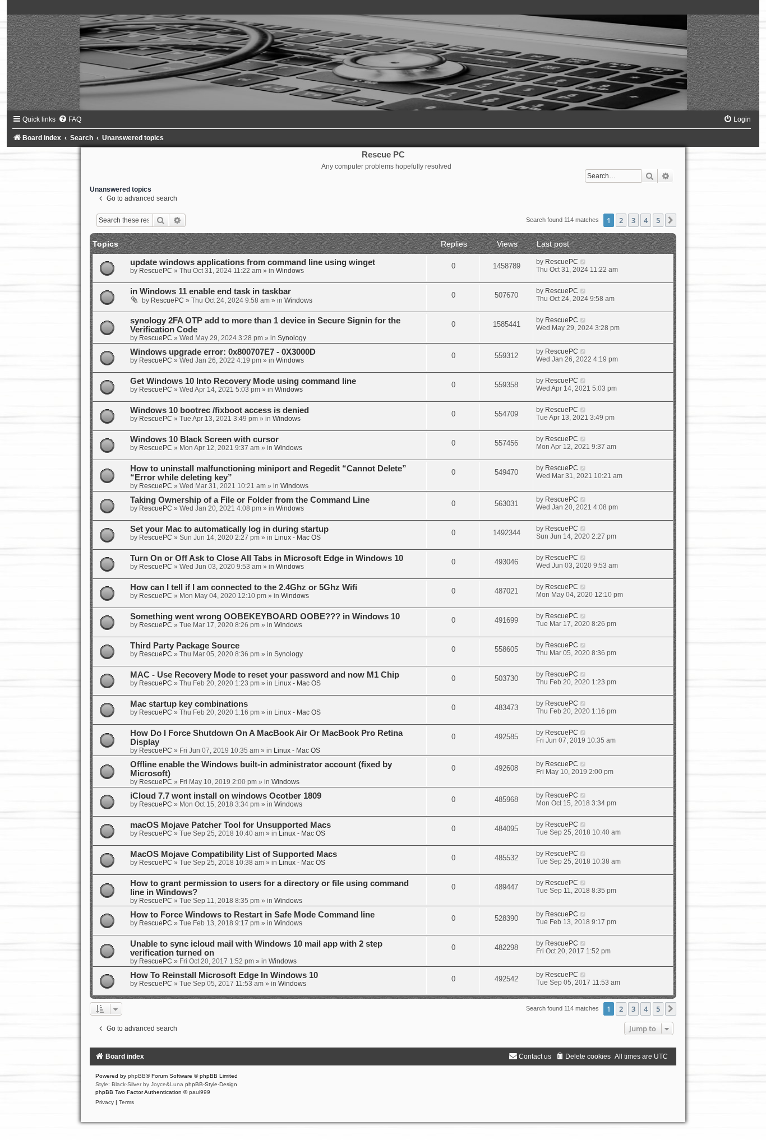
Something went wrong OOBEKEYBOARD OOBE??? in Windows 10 (265, 616)
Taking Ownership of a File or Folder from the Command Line (250, 499)
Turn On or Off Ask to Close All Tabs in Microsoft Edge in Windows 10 (266, 558)
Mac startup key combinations (189, 703)
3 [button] (633, 220)
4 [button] (646, 220)
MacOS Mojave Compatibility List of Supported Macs (233, 854)
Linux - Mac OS (297, 537)
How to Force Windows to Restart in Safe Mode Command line (252, 914)
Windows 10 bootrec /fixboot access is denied (219, 410)
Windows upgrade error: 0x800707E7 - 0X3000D (223, 351)
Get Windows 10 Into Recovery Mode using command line (243, 381)
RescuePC (155, 271)
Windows (290, 271)
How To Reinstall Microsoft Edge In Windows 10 (224, 975)
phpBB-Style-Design (211, 1084)
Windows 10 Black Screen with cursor (204, 439)
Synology (292, 338)
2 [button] (621, 220)
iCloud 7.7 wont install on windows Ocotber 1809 (225, 795)
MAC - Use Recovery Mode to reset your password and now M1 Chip (264, 674)
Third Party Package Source (184, 645)
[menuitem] (69, 119)
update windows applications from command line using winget (252, 262)
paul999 (199, 1092)
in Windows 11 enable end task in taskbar (210, 291)
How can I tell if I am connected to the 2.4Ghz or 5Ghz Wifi (243, 587)
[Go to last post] (583, 262)
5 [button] (658, 220)
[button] (670, 220)
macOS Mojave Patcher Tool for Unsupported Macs (230, 825)
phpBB (137, 1076)
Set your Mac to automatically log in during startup (229, 529)
